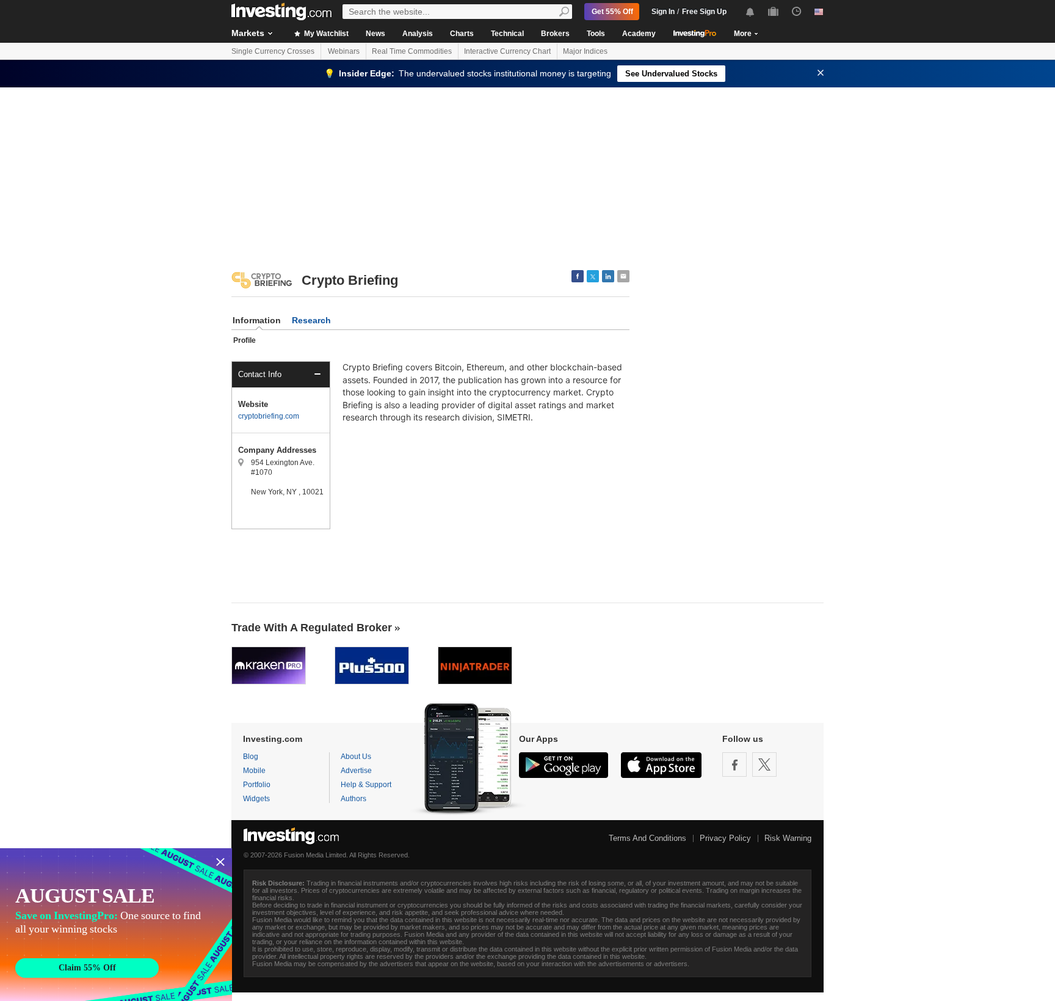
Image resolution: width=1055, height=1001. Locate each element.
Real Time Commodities (412, 51)
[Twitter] (764, 764)
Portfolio (256, 784)
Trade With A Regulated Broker (311, 628)
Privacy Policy (725, 838)
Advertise (356, 770)
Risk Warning (787, 838)
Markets (247, 33)
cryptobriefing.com (268, 416)
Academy (639, 33)
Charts (462, 33)
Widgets (256, 798)
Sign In (663, 11)
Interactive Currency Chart (507, 51)
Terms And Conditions (647, 838)
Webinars (344, 51)
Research (311, 320)
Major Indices (585, 51)
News (375, 33)
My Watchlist (325, 33)
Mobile (254, 770)
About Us (356, 756)
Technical (507, 33)
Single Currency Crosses (272, 51)
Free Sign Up (704, 11)
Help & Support (366, 784)
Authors (353, 798)
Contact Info (259, 374)
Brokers (555, 33)
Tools (596, 33)
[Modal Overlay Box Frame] (116, 924)
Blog (250, 756)
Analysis (417, 33)
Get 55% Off (612, 11)
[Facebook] (734, 764)
